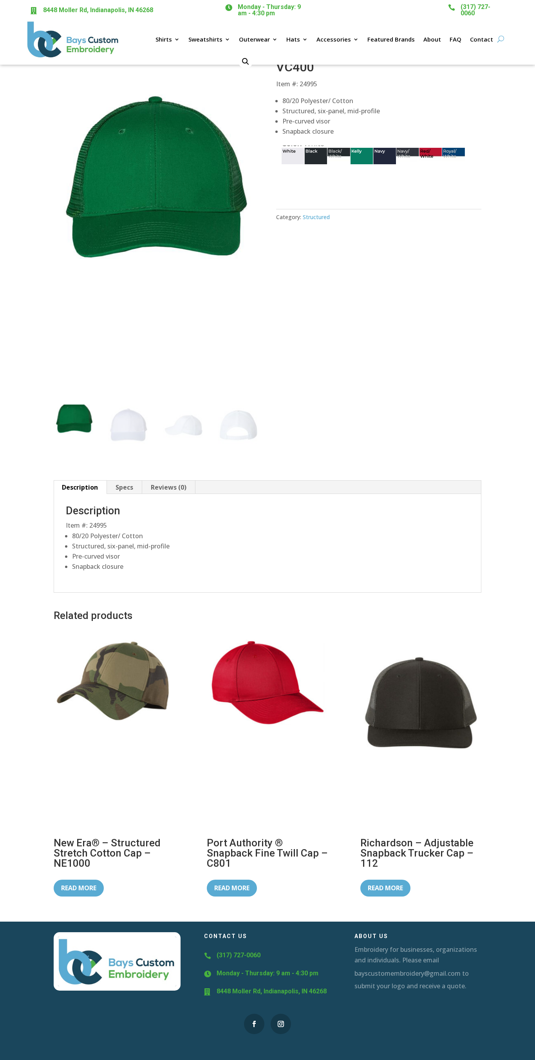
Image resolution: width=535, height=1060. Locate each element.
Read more (78, 888)
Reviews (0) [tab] (168, 487)
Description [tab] (80, 487)
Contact (481, 39)
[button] (246, 61)
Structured (316, 217)
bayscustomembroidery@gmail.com (407, 973)
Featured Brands (391, 39)
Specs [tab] (124, 487)
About (432, 39)
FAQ (455, 39)
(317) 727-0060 (475, 10)
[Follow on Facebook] (254, 1024)
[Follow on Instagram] (281, 1024)
